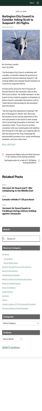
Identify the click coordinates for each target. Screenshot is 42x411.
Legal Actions (7, 292)
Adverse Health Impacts (11, 283)
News (4, 27)
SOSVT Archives (11, 347)
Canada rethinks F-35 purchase (18, 199)
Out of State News (11, 263)
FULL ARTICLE (9, 144)
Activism (10, 27)
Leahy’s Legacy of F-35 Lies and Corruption (19, 304)
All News (5, 254)
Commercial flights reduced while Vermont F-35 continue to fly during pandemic (23, 155)
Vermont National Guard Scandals (15, 308)
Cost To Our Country (10, 271)
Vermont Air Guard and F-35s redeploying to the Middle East (17, 189)
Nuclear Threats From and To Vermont (16, 267)
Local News (8, 259)
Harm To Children (9, 288)
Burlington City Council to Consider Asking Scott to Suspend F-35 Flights (18, 20)
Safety (4, 300)
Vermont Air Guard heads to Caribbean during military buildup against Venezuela (19, 211)
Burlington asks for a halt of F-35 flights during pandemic (20, 161)
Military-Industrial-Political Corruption (17, 279)
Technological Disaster (11, 275)
